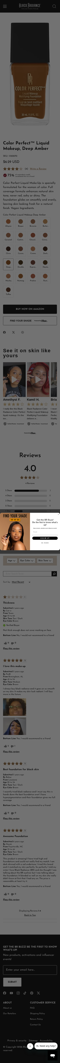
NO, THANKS (45, 542)
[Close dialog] (58, 514)
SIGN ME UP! (45, 538)
